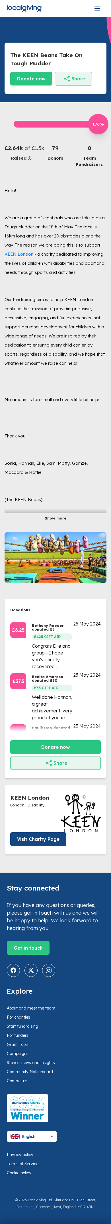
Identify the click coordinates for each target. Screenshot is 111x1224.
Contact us (17, 1080)
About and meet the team (31, 1008)
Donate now (31, 79)
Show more (56, 518)
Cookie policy (19, 1172)
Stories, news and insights (31, 1062)
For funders (17, 1035)
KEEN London (19, 254)
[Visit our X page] (31, 970)
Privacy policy (20, 1154)
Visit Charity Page (38, 839)
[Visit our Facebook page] (13, 970)
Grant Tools (17, 1044)
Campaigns (17, 1053)
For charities (18, 1017)
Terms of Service (22, 1163)
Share (78, 79)
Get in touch (28, 948)
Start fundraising (22, 1026)
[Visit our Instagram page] (48, 970)
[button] (21, 152)
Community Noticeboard (30, 1071)
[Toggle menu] (97, 8)
